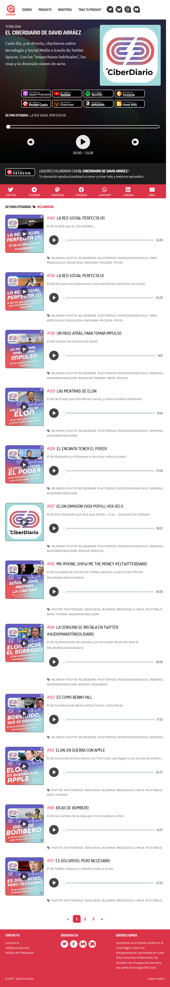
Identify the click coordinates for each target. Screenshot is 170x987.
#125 (51, 564)
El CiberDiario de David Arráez (43, 32)
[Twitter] (110, 9)
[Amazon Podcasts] (99, 104)
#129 (51, 391)
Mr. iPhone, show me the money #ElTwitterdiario (101, 564)
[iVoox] (130, 94)
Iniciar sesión (156, 979)
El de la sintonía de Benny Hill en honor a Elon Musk (85, 705)
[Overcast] (67, 104)
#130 (51, 333)
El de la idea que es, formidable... (71, 226)
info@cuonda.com (17, 948)
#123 (51, 697)
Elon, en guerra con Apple (80, 750)
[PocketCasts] (36, 104)
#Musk (140, 609)
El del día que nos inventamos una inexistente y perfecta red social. (96, 283)
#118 (50, 807)
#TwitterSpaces (107, 258)
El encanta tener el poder (82, 448)
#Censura (84, 684)
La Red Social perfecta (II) (35, 115)
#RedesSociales (56, 262)
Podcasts (45, 10)
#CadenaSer (85, 378)
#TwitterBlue (153, 609)
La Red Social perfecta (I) (80, 275)
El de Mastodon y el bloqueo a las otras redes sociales (86, 456)
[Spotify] (99, 94)
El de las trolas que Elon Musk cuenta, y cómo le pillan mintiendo (94, 399)
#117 (50, 860)
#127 (51, 506)
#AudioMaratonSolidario (62, 378)
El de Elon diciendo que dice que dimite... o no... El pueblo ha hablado (98, 514)
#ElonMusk (45, 207)
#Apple (51, 614)
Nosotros (65, 10)
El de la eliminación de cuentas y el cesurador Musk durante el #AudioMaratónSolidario (92, 645)
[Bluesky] (119, 9)
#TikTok (118, 262)
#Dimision (84, 551)
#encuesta (97, 551)
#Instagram (91, 262)
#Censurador (99, 684)
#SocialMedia (75, 262)
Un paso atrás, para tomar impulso (89, 333)
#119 (50, 750)
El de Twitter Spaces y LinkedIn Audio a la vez (80, 868)
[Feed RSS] (130, 104)
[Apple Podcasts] (36, 94)
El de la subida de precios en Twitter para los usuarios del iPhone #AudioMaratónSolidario (95, 575)
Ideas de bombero (72, 807)
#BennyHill (157, 373)
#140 (51, 218)
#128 (51, 448)
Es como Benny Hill (74, 697)
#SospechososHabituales (133, 258)
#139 (51, 275)
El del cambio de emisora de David (72, 341)
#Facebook (106, 262)
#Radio (111, 378)
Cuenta (27, 10)
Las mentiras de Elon (77, 391)
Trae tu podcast (89, 10)
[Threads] (127, 9)
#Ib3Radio (100, 378)
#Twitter (71, 258)
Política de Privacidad (19, 953)
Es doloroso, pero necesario (83, 860)
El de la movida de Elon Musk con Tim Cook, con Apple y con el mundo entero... (105, 758)
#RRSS (153, 258)
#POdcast (122, 378)
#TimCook (62, 614)
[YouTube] (136, 9)
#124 (50, 627)
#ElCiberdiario (87, 258)
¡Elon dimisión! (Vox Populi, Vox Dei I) (89, 506)
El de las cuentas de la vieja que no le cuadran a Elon (85, 816)
